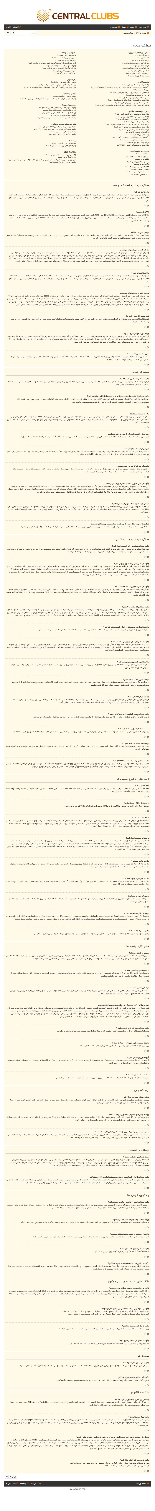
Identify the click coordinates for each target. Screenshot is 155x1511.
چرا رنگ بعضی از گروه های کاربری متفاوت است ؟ (59, 68)
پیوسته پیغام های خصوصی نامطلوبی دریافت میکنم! (57, 85)
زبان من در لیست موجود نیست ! (137, 95)
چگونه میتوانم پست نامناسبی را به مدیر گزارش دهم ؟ (130, 137)
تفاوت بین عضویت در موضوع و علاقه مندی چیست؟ (58, 127)
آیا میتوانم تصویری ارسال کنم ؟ (138, 161)
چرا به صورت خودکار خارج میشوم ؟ (137, 73)
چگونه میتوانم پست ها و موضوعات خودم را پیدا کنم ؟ (57, 118)
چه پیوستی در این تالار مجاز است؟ (64, 143)
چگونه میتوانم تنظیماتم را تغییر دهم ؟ (135, 85)
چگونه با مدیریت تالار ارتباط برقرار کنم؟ (62, 162)
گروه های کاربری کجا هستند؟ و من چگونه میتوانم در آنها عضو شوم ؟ (52, 63)
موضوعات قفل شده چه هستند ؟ (138, 172)
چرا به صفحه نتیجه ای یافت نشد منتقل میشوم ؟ (58, 110)
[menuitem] (133, 27)
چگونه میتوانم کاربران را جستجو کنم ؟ (62, 115)
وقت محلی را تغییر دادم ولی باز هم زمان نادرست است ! (129, 92)
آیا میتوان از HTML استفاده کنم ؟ (137, 156)
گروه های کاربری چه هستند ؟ (65, 60)
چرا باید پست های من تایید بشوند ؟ (136, 142)
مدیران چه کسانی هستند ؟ (66, 55)
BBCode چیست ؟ (142, 154)
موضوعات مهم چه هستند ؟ (139, 169)
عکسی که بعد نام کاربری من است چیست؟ (134, 98)
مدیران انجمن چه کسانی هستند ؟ (64, 58)
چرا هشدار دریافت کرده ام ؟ (139, 135)
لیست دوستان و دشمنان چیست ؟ (64, 96)
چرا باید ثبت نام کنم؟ (142, 55)
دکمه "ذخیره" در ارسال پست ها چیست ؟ (134, 140)
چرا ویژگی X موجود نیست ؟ (66, 157)
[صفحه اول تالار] (77, 15)
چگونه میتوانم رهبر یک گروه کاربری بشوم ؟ (61, 65)
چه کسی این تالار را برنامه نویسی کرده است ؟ (60, 155)
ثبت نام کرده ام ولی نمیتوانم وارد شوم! (135, 63)
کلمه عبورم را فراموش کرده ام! (138, 71)
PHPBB (82, 1489)
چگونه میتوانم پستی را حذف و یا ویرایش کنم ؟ (133, 117)
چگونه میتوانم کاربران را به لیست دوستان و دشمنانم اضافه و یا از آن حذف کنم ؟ (48, 99)
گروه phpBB (102, 1405)
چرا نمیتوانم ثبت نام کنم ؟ (140, 60)
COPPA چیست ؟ (143, 58)
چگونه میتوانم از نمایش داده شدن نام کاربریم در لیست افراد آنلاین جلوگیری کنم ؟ (120, 87)
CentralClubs (74, 1489)
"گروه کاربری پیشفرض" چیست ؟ (64, 71)
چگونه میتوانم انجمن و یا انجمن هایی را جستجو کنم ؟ (57, 107)
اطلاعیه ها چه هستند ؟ (141, 164)
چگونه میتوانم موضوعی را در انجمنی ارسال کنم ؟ (132, 114)
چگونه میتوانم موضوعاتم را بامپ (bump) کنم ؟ (132, 145)
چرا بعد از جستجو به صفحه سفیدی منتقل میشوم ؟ (58, 113)
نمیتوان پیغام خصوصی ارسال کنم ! (63, 82)
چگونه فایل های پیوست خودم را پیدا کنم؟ (61, 146)
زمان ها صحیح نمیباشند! (140, 90)
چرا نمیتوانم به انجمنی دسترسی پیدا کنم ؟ (134, 129)
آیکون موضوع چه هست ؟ (140, 174)
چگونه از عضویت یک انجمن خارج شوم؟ (62, 134)
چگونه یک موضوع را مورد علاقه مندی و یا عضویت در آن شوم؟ (54, 129)
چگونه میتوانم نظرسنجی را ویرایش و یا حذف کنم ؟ (131, 127)
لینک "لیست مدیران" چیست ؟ (65, 73)
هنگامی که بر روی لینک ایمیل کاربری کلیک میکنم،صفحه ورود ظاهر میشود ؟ (122, 105)
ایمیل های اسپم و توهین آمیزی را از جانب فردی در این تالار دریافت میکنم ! (49, 87)
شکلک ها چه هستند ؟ (141, 159)
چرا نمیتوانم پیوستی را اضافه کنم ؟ (136, 132)
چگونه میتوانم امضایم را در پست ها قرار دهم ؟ (132, 119)
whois (34, 1440)
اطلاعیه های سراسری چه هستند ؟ (137, 167)
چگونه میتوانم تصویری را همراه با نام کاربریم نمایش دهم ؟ (128, 100)
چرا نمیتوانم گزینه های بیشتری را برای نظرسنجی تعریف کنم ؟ (127, 124)
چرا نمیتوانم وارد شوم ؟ (141, 65)
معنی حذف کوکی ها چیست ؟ (138, 76)
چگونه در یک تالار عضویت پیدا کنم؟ (63, 132)
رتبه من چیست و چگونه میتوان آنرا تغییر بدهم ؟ (132, 103)
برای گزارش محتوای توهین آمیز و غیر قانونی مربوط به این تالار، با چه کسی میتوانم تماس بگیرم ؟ (42, 160)
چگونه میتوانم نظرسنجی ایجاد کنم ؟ (136, 122)
